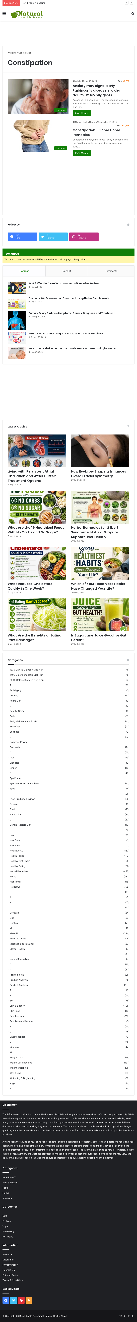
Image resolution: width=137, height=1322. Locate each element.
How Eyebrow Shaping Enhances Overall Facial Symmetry (52, 3)
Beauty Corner (17, 711)
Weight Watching (19, 1067)
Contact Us (9, 1270)
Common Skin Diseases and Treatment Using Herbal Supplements (69, 298)
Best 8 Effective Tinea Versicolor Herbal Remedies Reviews (64, 283)
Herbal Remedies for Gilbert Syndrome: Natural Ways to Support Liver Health (94, 532)
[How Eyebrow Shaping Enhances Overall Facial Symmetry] (100, 450)
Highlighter (15, 881)
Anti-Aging (15, 690)
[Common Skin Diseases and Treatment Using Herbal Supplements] (17, 303)
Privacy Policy (10, 1264)
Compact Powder (19, 742)
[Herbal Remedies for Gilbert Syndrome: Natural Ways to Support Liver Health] (100, 507)
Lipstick (14, 923)
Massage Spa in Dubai (22, 943)
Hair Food (15, 845)
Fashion (14, 804)
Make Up (14, 933)
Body (12, 716)
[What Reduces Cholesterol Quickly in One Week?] (37, 563)
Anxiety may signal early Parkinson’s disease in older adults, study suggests (96, 90)
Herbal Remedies (19, 871)
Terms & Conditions (13, 1280)
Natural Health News (85, 122)
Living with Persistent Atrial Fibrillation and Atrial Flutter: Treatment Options (32, 476)
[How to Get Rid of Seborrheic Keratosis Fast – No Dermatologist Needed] (17, 353)
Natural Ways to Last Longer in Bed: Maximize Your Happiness (66, 333)
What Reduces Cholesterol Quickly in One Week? (30, 586)
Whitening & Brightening (22, 1078)
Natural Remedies (19, 959)
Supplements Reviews (21, 1021)
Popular (24, 271)
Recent (66, 271)
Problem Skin (17, 974)
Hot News (15, 887)
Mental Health (17, 949)
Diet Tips (14, 762)
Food (12, 809)
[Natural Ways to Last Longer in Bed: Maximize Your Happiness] (17, 338)
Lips (12, 918)
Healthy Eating (17, 866)
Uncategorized (17, 1036)
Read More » (81, 113)
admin (78, 81)
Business (14, 731)
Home (13, 52)
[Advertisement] (68, 31)
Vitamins (14, 1047)
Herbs (13, 876)
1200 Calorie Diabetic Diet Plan (26, 669)
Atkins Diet (15, 700)
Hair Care (15, 840)
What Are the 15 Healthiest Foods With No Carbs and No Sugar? (36, 530)
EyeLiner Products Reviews (24, 783)
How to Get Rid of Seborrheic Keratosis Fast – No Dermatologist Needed (73, 348)
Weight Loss (16, 1057)
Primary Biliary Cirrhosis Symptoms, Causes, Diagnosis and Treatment (72, 313)
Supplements (17, 1016)
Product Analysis (19, 980)
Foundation (16, 814)
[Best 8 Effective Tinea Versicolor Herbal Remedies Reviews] (17, 288)
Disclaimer (8, 1259)
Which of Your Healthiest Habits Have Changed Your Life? (98, 586)
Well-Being (15, 1073)
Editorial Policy (10, 1275)
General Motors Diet (20, 824)
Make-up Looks (18, 938)
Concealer (15, 747)
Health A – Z (16, 850)
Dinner (13, 768)
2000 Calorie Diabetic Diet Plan (27, 680)
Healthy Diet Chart (20, 861)
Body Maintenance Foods (23, 721)
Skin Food (15, 1011)
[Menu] (4, 14)
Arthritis (14, 695)
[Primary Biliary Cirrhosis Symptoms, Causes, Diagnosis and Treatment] (17, 320)
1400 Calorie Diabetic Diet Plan (26, 675)
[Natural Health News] (27, 13)
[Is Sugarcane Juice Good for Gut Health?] (100, 614)
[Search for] (132, 14)
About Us (7, 1254)
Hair (12, 835)
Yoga (12, 1083)
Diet (12, 757)
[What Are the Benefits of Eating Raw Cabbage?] (37, 614)
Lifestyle (14, 912)
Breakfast (15, 726)
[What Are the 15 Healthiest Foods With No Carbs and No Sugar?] (37, 507)
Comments (111, 271)
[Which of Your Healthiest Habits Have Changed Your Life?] (100, 563)
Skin (12, 1000)
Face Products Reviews (22, 799)
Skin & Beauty (17, 1005)
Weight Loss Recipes (21, 1062)
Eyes (12, 788)
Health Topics (17, 855)
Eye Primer (15, 778)
